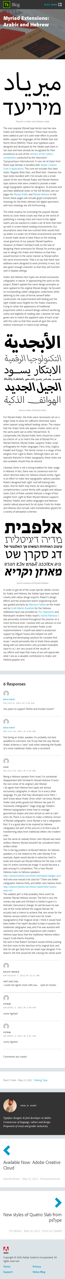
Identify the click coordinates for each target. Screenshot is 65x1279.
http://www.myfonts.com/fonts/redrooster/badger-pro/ (32, 875)
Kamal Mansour (49, 615)
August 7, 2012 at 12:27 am (23, 975)
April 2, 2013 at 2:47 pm (21, 1036)
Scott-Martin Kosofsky (22, 608)
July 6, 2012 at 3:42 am (20, 703)
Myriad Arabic (21, 194)
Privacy (37, 1266)
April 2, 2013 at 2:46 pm (21, 1007)
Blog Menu (51, 4)
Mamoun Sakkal (37, 604)
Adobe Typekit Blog (11, 4)
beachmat (9, 699)
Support (8, 1271)
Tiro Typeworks (46, 611)
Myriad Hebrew (41, 194)
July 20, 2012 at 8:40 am (21, 731)
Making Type (41, 1080)
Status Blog (39, 1271)
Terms (6, 1266)
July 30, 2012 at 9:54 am (21, 770)
